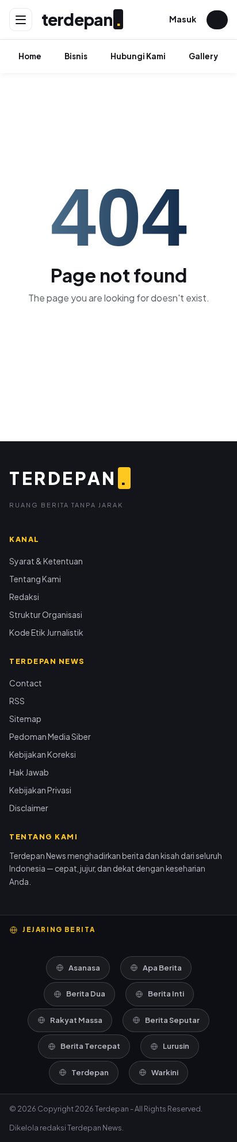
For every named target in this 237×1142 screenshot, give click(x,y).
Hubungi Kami (138, 56)
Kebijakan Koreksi (42, 754)
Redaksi (24, 596)
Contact (25, 683)
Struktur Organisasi (45, 614)
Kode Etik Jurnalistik (46, 632)
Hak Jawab (29, 772)
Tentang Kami (35, 579)
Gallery (203, 56)
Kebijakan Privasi (40, 790)
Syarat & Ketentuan (46, 561)
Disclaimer (28, 808)
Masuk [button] (182, 19)
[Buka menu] (20, 19)
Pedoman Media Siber (50, 736)
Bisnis (75, 56)
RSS (17, 701)
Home (29, 56)
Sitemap (25, 718)
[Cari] (217, 19)
